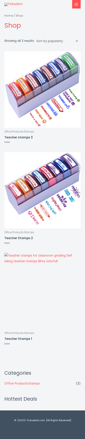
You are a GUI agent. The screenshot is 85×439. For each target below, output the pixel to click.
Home (8, 15)
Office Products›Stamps (22, 383)
